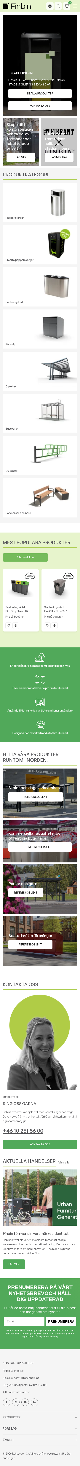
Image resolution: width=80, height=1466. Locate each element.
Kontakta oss (40, 105)
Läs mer (21, 157)
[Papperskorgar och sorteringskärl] (40, 202)
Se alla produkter (40, 93)
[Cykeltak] (40, 371)
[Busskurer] (40, 413)
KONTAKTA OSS (40, 1144)
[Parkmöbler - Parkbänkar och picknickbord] (40, 498)
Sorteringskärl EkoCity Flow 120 (16, 609)
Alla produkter (25, 557)
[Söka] (58, 6)
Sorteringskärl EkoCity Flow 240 (55, 609)
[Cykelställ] (40, 455)
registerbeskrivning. (49, 1336)
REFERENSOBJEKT (40, 847)
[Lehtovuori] (17, 6)
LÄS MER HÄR (59, 157)
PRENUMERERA (61, 1321)
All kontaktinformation (16, 1392)
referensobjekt (35, 796)
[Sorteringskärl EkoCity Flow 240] (59, 587)
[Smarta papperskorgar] (40, 244)
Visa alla (64, 1162)
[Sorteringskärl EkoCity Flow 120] (20, 587)
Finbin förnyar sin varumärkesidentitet (36, 1233)
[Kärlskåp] (40, 329)
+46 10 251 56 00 (23, 1130)
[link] (40, 1041)
